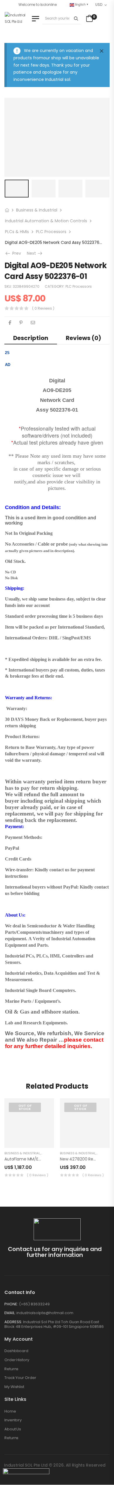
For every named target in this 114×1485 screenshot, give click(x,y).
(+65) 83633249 (34, 1304)
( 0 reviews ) (43, 308)
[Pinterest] (21, 322)
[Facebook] (9, 322)
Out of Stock (25, 1107)
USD (98, 4)
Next (35, 253)
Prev (15, 253)
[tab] (30, 338)
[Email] (33, 322)
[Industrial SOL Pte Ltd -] (17, 18)
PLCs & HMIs (17, 232)
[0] (88, 18)
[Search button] (76, 18)
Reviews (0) (83, 338)
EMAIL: (9, 1313)
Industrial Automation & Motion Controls (46, 221)
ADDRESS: (13, 1322)
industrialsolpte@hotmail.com (44, 1313)
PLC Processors (51, 232)
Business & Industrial (36, 210)
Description (30, 338)
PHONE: (11, 1304)
